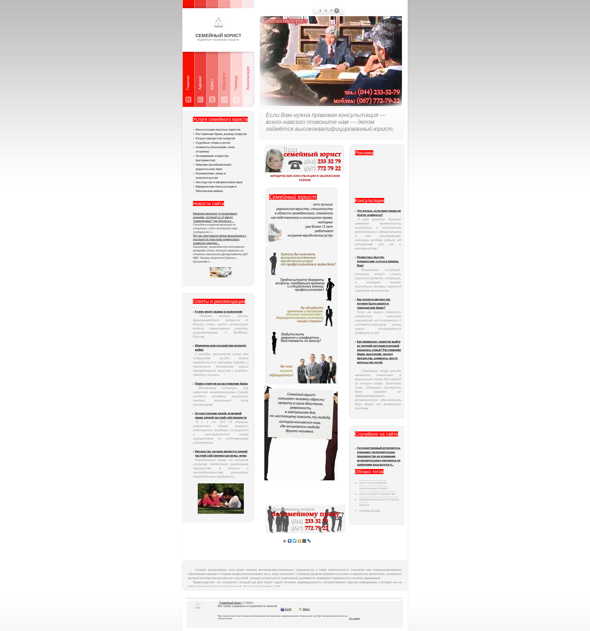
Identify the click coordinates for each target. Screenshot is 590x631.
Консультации (248, 78)
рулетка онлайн (369, 510)
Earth (288, 609)
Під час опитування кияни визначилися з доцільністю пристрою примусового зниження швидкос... (219, 239)
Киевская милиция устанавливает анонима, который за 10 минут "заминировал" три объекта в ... (215, 217)
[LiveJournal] (309, 541)
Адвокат (200, 83)
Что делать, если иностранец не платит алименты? (379, 213)
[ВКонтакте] (289, 541)
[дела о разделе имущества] (377, 490)
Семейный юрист (230, 602)
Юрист (212, 84)
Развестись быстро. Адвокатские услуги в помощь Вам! (378, 261)
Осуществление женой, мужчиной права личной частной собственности (221, 415)
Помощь (236, 82)
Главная (188, 82)
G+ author (354, 618)
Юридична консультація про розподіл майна (220, 347)
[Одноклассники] (299, 541)
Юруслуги (224, 81)
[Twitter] (294, 541)
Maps (306, 609)
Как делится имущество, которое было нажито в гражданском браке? (374, 303)
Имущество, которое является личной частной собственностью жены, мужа (221, 453)
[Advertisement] (378, 178)
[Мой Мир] (304, 541)
